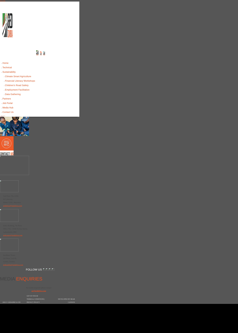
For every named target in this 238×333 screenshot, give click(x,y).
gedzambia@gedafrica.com (13, 265)
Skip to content (2, 0)
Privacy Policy (33, 302)
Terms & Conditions (35, 299)
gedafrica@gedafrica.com (12, 206)
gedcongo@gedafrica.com (12, 235)
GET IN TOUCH (32, 296)
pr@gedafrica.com (39, 291)
